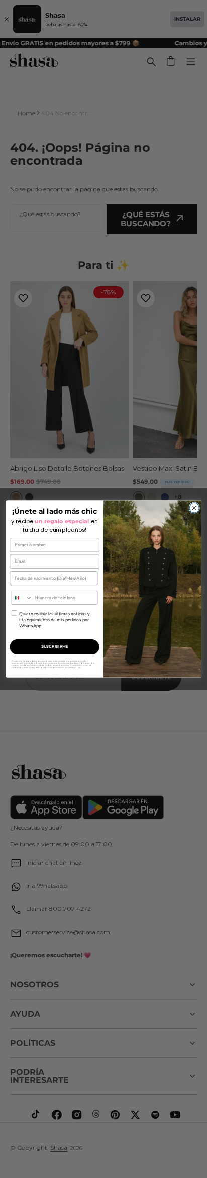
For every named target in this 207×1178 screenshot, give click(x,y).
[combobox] (22, 598)
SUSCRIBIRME (54, 646)
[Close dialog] (194, 508)
